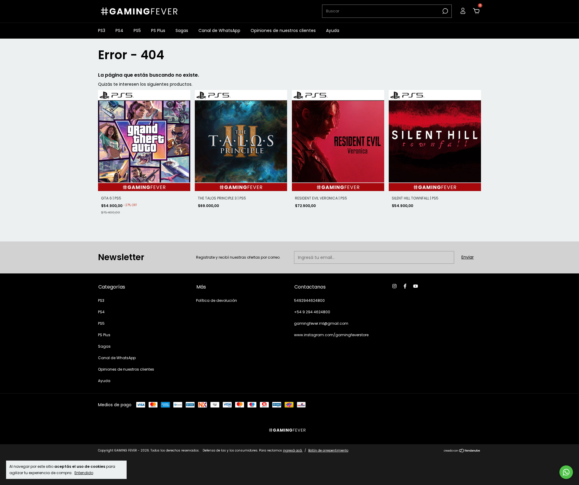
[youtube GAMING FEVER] (415, 286)
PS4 (119, 30)
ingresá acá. (292, 450)
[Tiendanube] (462, 451)
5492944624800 (309, 300)
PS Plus (158, 30)
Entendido (83, 472)
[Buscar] (444, 11)
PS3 (101, 30)
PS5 (137, 30)
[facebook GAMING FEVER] (405, 286)
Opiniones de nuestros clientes (283, 30)
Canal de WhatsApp (219, 30)
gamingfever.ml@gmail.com (321, 323)
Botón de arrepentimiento (328, 450)
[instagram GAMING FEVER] (394, 286)
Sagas (182, 30)
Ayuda (332, 30)
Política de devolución (216, 300)
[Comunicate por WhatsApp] (566, 472)
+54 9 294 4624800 (312, 311)
